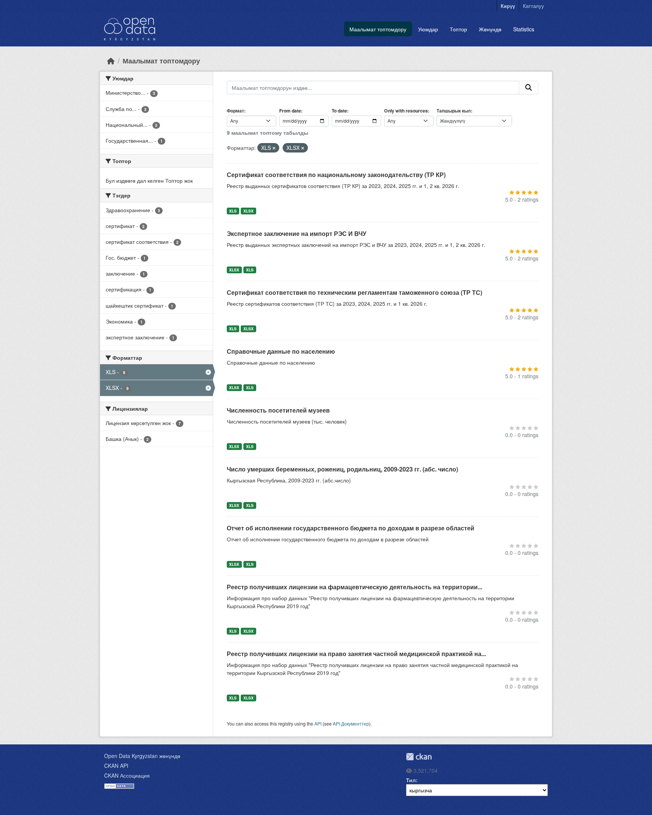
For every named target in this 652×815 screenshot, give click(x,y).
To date (339, 110)
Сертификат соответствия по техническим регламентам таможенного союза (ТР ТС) (354, 292)
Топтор (458, 29)
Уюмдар (428, 29)
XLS (233, 211)
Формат (235, 110)
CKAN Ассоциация (127, 775)
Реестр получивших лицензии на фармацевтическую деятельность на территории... (354, 586)
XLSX (248, 211)
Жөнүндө (490, 29)
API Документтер (351, 723)
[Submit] (528, 87)
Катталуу (533, 5)
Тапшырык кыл (454, 110)
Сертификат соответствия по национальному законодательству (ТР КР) (336, 174)
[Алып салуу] (273, 148)
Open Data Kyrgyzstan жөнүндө (142, 756)
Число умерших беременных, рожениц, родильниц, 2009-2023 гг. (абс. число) (342, 469)
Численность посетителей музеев (278, 410)
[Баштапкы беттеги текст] (111, 60)
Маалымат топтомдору (377, 29)
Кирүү (508, 5)
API (317, 723)
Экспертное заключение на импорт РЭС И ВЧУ (296, 233)
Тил (411, 780)
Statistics (523, 29)
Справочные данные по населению (281, 351)
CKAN (419, 757)
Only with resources (406, 110)
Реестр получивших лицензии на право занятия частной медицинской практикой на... (356, 653)
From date (290, 110)
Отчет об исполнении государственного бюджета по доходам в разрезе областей (350, 528)
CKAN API (116, 765)
